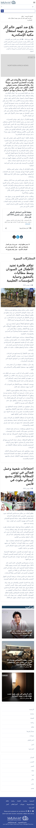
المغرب (32, 762)
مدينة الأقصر (7, 44)
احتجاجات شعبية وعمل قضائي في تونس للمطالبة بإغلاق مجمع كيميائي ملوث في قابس (18, 476)
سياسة (32, 713)
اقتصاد (32, 718)
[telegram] (33, 811)
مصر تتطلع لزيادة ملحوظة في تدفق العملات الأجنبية (23, 247)
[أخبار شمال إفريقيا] (9, 2)
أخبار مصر (12, 39)
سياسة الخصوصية (22, 822)
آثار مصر (18, 39)
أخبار (32, 744)
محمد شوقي (14, 44)
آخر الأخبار (5, 612)
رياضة (32, 722)
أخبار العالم (31, 740)
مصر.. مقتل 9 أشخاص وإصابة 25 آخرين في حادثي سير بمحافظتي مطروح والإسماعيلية (19, 662)
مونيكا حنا (12, 49)
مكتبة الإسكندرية (20, 49)
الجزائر (32, 757)
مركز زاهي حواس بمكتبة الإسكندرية (17, 46)
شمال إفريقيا (30, 731)
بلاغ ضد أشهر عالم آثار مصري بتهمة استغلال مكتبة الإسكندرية (18, 30)
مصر (30, 57)
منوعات (32, 735)
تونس (32, 788)
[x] (30, 811)
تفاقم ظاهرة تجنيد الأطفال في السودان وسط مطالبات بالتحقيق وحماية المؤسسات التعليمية (19, 273)
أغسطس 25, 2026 (25, 635)
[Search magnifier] (2, 11)
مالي (32, 779)
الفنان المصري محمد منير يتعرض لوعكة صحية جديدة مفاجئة (19, 632)
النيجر (32, 766)
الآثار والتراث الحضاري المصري (21, 41)
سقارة (21, 44)
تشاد (32, 770)
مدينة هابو (30, 46)
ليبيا (33, 775)
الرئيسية (31, 709)
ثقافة (33, 57)
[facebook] (28, 811)
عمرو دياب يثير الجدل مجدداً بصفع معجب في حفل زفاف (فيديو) (11, 247)
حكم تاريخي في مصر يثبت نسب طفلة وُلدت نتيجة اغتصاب (19, 695)
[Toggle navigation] (34, 2)
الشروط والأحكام (12, 822)
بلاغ (24, 44)
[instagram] (26, 811)
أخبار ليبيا (31, 749)
